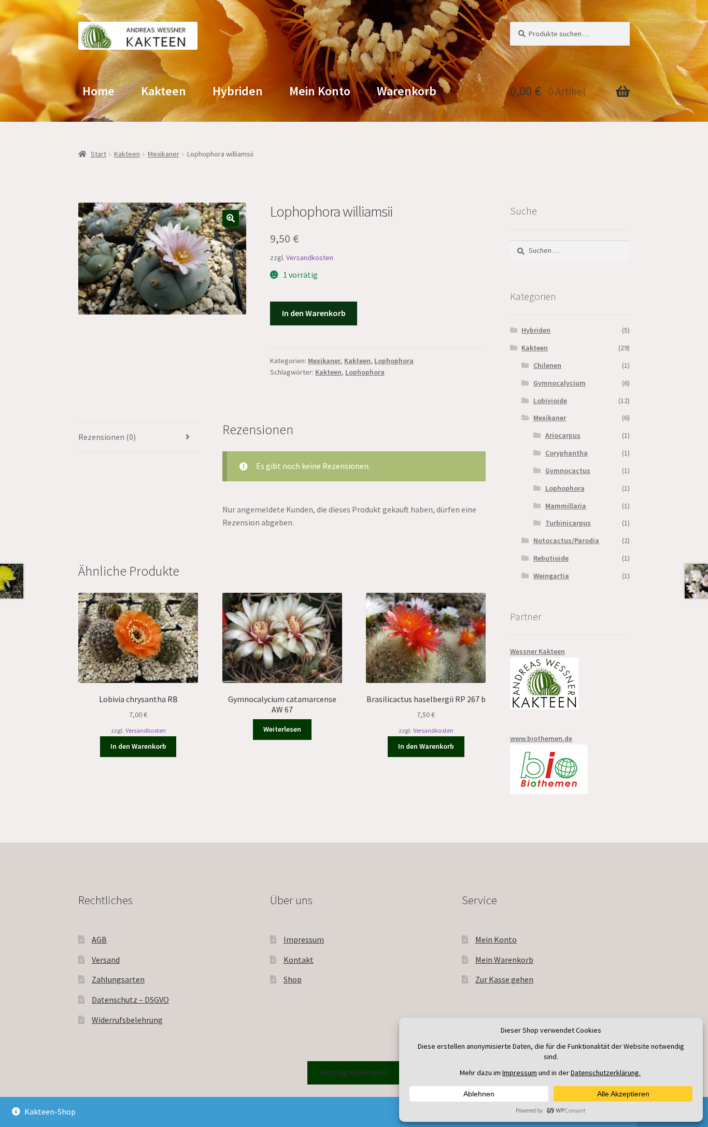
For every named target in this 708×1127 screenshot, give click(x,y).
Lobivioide (550, 400)
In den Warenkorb (314, 313)
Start (98, 154)
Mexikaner (163, 154)
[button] (230, 218)
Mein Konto (319, 91)
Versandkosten (309, 257)
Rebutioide (551, 558)
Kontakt (299, 959)
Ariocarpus (562, 435)
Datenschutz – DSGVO (130, 999)
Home (98, 91)
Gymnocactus (567, 470)
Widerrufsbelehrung (127, 1020)
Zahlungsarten (118, 979)
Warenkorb (406, 91)
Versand (106, 959)
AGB (99, 939)
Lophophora (394, 360)
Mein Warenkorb (504, 959)
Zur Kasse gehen (504, 979)
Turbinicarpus (568, 522)
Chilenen (547, 365)
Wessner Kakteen (537, 651)
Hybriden (238, 91)
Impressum (304, 939)
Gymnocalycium (559, 383)
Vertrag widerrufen (354, 1072)
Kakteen (163, 91)
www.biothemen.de (541, 738)
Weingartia (551, 575)
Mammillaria (565, 505)
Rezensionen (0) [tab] (107, 437)
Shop (293, 979)
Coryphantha (566, 453)
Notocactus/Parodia (566, 540)
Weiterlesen (282, 729)
